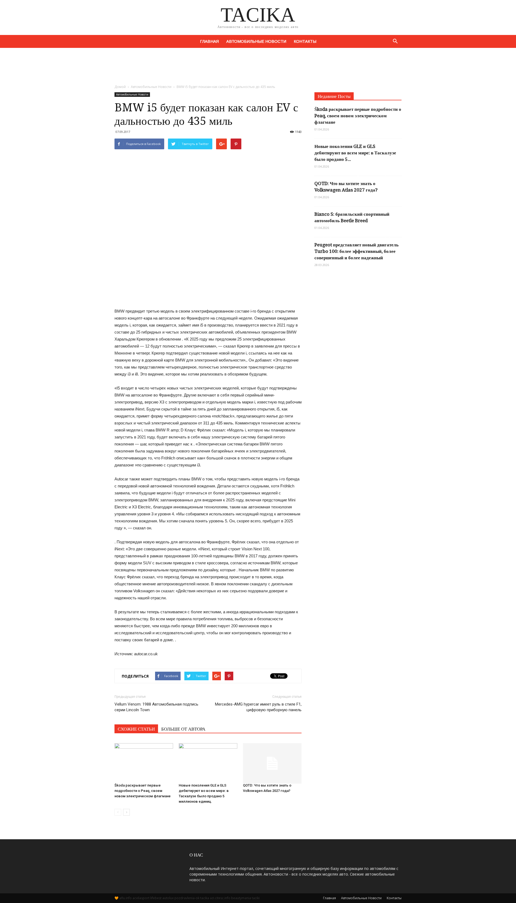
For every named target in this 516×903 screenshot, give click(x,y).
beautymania (241, 898)
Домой (120, 86)
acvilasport (140, 898)
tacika (204, 898)
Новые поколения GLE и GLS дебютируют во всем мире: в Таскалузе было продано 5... (355, 153)
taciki (256, 898)
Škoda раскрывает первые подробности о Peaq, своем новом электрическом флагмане (142, 790)
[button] (395, 41)
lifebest (156, 898)
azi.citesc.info (220, 898)
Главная (209, 41)
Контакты (305, 41)
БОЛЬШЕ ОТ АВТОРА (183, 729)
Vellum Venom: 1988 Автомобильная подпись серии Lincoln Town (156, 707)
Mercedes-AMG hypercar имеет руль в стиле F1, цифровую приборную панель (258, 707)
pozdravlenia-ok (186, 898)
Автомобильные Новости (256, 41)
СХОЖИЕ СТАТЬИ (136, 729)
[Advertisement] (258, 66)
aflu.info (125, 898)
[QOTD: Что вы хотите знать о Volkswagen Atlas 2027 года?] (272, 761)
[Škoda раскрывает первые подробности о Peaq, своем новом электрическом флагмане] (143, 761)
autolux (168, 898)
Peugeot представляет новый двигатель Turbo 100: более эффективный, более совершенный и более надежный (356, 251)
